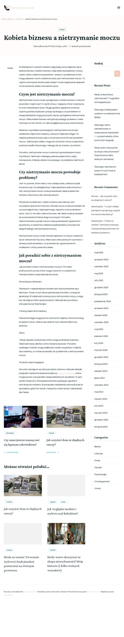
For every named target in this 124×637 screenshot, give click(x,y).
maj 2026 (98, 252)
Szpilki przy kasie (30, 592)
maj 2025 (98, 273)
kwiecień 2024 (101, 336)
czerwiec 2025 (101, 266)
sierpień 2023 (100, 371)
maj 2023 (98, 392)
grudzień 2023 (101, 357)
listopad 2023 (101, 364)
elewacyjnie (97, 206)
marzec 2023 (100, 399)
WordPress (8, 595)
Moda (63, 502)
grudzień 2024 (101, 287)
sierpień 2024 (100, 315)
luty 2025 (98, 280)
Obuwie (98, 467)
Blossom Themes (94, 592)
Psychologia (10, 433)
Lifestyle (62, 29)
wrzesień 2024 (101, 308)
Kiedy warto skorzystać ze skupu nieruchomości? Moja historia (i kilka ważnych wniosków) (106, 153)
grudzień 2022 (101, 420)
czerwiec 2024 (101, 322)
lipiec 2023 (99, 378)
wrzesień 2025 (101, 259)
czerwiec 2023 (101, 385)
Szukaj (98, 63)
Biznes (97, 446)
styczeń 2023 (101, 413)
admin (10, 68)
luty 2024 (98, 343)
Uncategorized (101, 481)
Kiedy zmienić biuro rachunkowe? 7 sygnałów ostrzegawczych (106, 98)
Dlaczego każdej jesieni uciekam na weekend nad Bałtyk (107, 114)
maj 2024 (98, 329)
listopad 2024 (101, 294)
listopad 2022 (101, 427)
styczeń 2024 (101, 350)
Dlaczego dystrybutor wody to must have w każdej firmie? (105, 171)
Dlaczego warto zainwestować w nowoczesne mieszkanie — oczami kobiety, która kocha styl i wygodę (106, 132)
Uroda (97, 488)
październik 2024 (102, 301)
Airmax (94, 196)
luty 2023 (98, 406)
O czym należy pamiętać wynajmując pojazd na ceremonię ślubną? (105, 210)
